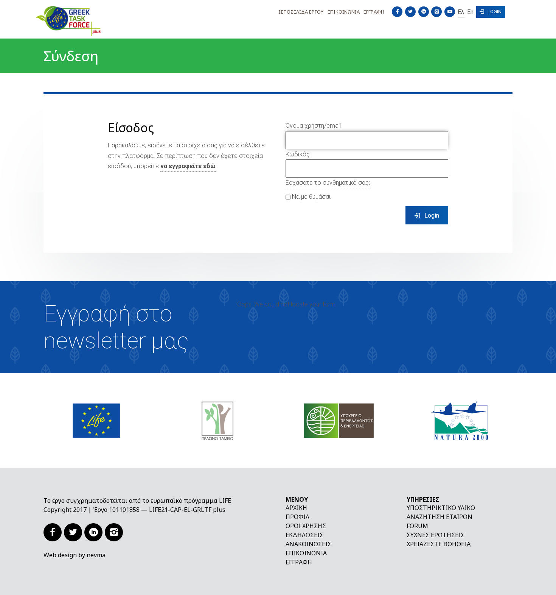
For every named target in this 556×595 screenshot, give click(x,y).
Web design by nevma (74, 555)
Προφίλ (297, 517)
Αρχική (296, 508)
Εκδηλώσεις (304, 535)
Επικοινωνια (344, 11)
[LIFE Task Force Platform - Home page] (92, 21)
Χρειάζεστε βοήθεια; (439, 544)
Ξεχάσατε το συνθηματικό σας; (328, 182)
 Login (491, 11)
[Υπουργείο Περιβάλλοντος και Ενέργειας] (339, 420)
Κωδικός (298, 154)
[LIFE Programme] (96, 420)
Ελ (461, 12)
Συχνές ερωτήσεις (435, 535)
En (470, 12)
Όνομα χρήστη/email (313, 125)
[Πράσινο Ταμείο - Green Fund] (217, 420)
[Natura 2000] (459, 420)
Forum (417, 526)
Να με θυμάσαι (310, 196)
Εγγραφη (373, 11)
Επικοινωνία (306, 553)
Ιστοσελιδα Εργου (300, 11)
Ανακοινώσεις (308, 544)
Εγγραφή (299, 562)
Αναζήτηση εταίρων (439, 517)
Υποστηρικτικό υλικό (441, 508)
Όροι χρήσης (306, 526)
